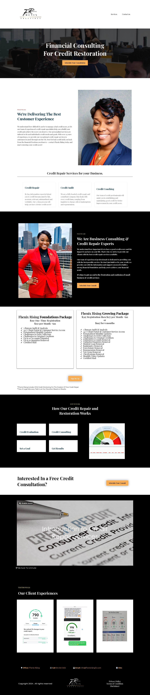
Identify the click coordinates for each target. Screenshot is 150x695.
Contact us (126, 14)
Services (114, 14)
